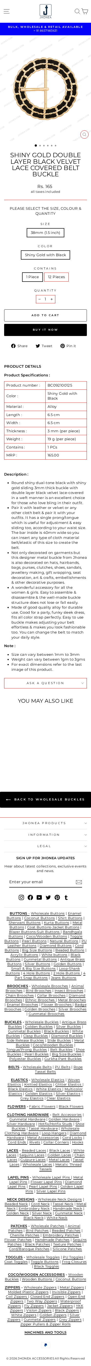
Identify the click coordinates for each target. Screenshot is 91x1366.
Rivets (34, 1142)
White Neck (57, 1218)
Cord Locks (72, 1138)
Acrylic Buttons (24, 955)
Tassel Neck (63, 1204)
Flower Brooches (57, 1005)
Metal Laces (59, 1160)
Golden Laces (59, 1155)
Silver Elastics (68, 1094)
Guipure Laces (33, 1160)
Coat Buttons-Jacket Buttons (53, 927)
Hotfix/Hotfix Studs (55, 1124)
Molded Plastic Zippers (28, 1292)
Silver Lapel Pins (51, 1191)
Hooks (77, 1142)
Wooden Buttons (37, 1279)
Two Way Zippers (42, 1301)
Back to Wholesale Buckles (49, 799)
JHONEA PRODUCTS (44, 823)
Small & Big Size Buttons (33, 968)
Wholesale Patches (48, 1226)
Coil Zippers (17, 1297)
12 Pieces (56, 277)
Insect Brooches (69, 991)
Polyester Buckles (25, 1059)
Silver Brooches (72, 1009)
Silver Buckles (68, 1027)
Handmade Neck (67, 1208)
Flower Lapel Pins (46, 1182)
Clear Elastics (58, 1098)
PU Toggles (73, 1257)
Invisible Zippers (66, 1292)
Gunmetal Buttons (40, 959)
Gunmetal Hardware (27, 1119)
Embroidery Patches (61, 1235)
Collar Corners (56, 1142)
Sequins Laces (31, 1155)
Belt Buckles (61, 1050)
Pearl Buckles (37, 1054)
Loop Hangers (54, 1133)
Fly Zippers (34, 1306)
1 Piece (32, 277)
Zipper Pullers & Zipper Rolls (45, 1324)
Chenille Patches (25, 1235)
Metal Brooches (72, 1000)
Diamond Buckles (67, 1036)
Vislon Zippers (38, 1310)
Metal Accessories (43, 1138)
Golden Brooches (40, 1009)
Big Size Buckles (67, 1054)
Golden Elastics (39, 1094)
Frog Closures (74, 1262)
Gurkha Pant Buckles (63, 1059)
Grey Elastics (31, 1098)
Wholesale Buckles (41, 1022)
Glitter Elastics (69, 1084)
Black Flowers (71, 1106)
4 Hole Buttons (36, 973)
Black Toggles (46, 1266)
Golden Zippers (53, 1315)
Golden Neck (17, 1213)
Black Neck (33, 1218)
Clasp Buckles (35, 1036)
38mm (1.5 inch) (45, 233)
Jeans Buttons (63, 978)
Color (45, 246)
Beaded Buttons (69, 950)
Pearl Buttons (34, 941)
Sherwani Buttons (25, 923)
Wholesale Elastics (48, 1080)
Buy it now (45, 329)
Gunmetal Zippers (40, 1319)
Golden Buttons (68, 964)
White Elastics (49, 1089)
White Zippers (23, 1315)
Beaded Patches (66, 1230)
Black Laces (59, 1150)
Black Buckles (56, 1031)
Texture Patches (67, 1244)
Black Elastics (20, 1089)
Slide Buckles (59, 1040)
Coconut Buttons (39, 918)
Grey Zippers (70, 1319)
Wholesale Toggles (43, 1257)
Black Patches (37, 1244)
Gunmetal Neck (69, 1213)
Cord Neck (40, 1204)
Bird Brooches (38, 991)
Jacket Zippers (60, 1306)
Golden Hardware (64, 1119)
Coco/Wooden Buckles (53, 1045)
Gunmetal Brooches (46, 1014)
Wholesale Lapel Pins (51, 1177)
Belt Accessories (67, 1115)
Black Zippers (67, 1310)
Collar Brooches (51, 995)
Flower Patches (18, 1240)
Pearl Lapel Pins (43, 1186)
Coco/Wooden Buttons (46, 936)
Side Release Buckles (25, 1040)
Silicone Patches (67, 1249)
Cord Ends (17, 1142)
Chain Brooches (20, 995)
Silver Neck (42, 1213)
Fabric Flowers (42, 1106)
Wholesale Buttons (48, 913)
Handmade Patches (52, 1240)
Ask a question (45, 683)
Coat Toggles (16, 1262)
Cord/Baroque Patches (29, 1249)
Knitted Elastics (38, 1084)
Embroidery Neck (34, 1208)
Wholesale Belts (37, 1067)
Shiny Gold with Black (45, 255)
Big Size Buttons (37, 950)
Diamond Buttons (56, 946)
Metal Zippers (72, 1287)
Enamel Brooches (22, 1005)
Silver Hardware (21, 1124)
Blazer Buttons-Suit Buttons (35, 932)
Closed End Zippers (47, 1297)
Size (45, 224)
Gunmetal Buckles (24, 1031)
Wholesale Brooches (50, 986)
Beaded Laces (34, 1150)
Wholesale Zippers (40, 1287)
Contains (45, 268)
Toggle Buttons (44, 1262)
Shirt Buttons (70, 918)
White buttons (54, 955)
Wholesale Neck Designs (60, 1199)
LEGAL (44, 846)
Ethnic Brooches (40, 1000)
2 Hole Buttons (67, 973)
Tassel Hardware (43, 1128)
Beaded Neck (16, 1204)
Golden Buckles (39, 1027)
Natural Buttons (64, 941)
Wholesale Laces (37, 1164)
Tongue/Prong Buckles (26, 1050)
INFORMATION (44, 834)
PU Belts (62, 1067)
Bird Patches (37, 1230)
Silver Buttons (37, 964)
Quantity (45, 290)
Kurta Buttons (56, 923)
